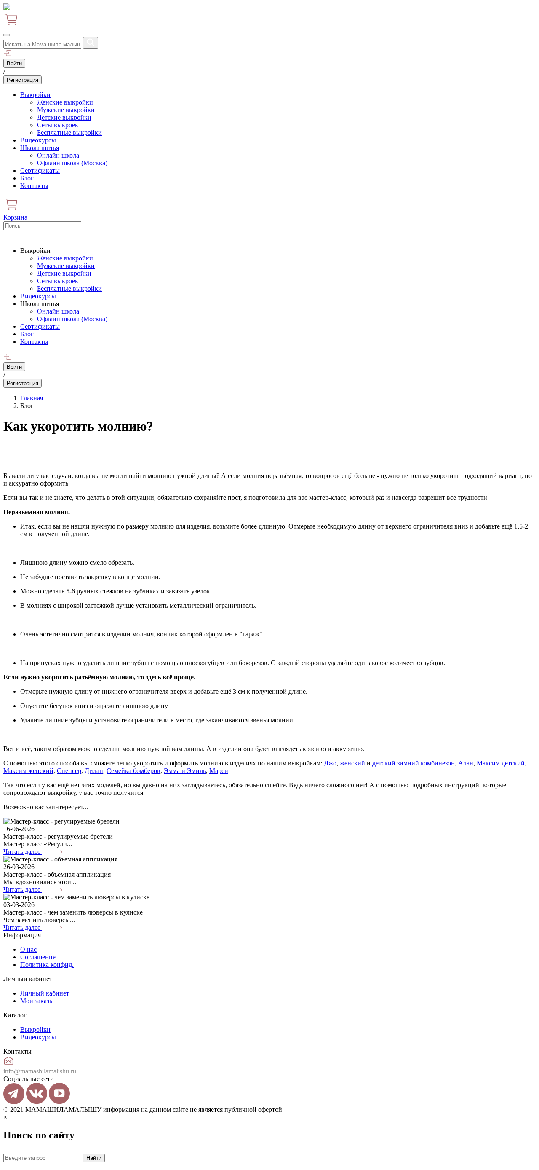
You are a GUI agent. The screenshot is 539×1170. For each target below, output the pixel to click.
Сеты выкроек (57, 125)
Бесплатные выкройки (69, 132)
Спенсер (69, 770)
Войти (14, 63)
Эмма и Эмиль (185, 770)
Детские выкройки (64, 117)
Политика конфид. (47, 964)
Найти (93, 1158)
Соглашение (38, 957)
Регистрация (22, 80)
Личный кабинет (44, 993)
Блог (27, 178)
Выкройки (35, 94)
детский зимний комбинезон (413, 763)
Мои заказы (37, 1000)
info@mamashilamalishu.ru (39, 1071)
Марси (218, 770)
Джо (330, 763)
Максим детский (501, 763)
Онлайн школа (58, 155)
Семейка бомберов (133, 770)
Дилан (94, 770)
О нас (28, 949)
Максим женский (28, 770)
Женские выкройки (65, 102)
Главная (31, 398)
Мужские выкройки (66, 109)
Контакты (34, 185)
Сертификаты (40, 170)
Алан (465, 763)
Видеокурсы (38, 140)
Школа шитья (39, 147)
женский (352, 763)
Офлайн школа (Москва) (72, 162)
